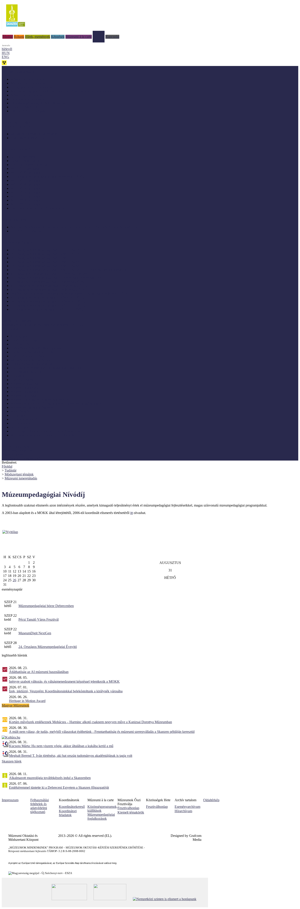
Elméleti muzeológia (25, 340)
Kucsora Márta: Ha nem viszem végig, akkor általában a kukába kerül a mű (61, 746)
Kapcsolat (112, 36)
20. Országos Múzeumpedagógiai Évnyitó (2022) (45, 254)
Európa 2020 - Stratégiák (28, 111)
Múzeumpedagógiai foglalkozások (101, 816)
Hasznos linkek (12, 454)
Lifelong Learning (23, 380)
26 (14, 580)
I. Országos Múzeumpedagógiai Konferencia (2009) (47, 309)
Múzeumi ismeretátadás (21, 478)
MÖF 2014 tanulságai (26, 200)
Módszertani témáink (16, 122)
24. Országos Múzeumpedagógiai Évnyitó (47, 647)
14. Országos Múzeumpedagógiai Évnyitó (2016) (45, 266)
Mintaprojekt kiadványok (28, 83)
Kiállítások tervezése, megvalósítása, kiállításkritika (46, 368)
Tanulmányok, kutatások (28, 99)
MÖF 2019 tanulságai (26, 180)
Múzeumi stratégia (23, 395)
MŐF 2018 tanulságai (26, 184)
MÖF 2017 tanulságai (26, 188)
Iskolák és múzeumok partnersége (34, 134)
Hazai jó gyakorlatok (25, 161)
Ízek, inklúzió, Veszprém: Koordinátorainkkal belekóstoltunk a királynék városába (66, 691)
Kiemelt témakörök (130, 812)
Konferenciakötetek (24, 107)
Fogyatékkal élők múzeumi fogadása (36, 348)
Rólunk (19, 36)
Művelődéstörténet (23, 411)
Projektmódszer (21, 423)
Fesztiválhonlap (157, 806)
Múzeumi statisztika (24, 391)
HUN (6, 53)
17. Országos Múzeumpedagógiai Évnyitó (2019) (45, 262)
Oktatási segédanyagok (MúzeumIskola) (38, 103)
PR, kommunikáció (24, 419)
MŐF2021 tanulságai (25, 168)
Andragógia (19, 336)
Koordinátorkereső (72, 806)
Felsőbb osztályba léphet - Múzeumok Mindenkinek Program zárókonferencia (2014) (69, 293)
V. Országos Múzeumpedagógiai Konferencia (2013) (47, 297)
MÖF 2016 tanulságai (26, 192)
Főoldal (7, 36)
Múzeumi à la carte (78, 36)
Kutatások (18, 376)
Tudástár (99, 33)
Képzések (58, 36)
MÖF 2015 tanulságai (26, 196)
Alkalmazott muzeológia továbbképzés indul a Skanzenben (50, 778)
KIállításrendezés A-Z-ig (28, 138)
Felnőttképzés (20, 344)
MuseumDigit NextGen (34, 633)
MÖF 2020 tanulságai (26, 172)
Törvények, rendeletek (17, 450)
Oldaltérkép (211, 800)
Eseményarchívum (187, 806)
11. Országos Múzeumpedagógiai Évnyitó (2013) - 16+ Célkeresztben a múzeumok (68, 270)
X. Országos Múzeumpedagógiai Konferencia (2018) (47, 281)
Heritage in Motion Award (27, 701)
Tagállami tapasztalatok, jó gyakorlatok (38, 208)
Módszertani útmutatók (26, 95)
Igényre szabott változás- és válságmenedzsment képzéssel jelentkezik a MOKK (64, 681)
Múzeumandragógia (24, 384)
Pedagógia (18, 415)
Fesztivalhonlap (128, 808)
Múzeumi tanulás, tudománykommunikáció (40, 399)
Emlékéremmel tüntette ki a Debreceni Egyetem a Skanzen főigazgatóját (59, 787)
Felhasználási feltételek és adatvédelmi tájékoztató (39, 806)
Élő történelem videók (26, 231)
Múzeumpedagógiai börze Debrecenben (46, 606)
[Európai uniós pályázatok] (10, 532)
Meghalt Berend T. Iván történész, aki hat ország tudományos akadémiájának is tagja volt (70, 755)
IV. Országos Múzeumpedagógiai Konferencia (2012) (48, 301)
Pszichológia (19, 427)
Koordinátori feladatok (68, 813)
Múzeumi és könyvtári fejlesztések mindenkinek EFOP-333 (43, 325)
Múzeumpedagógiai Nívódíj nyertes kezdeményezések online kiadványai (61, 91)
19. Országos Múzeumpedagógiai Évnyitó (40, 258)
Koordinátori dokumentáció (21, 458)
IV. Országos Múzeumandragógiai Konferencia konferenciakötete (56, 278)
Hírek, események (37, 36)
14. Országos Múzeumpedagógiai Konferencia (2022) (48, 250)
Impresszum (10, 800)
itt (131, 513)
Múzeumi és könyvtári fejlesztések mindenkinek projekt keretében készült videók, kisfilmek (74, 227)
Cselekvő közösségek (17, 321)
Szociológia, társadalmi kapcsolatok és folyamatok (45, 431)
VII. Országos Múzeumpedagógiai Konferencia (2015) (49, 285)
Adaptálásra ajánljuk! (16, 68)
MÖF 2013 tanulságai (26, 204)
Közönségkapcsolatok (26, 372)
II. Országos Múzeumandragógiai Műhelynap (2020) (47, 176)
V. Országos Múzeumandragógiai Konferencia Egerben (49, 274)
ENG (5, 57)
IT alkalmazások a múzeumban (32, 364)
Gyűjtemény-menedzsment (29, 356)
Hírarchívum (183, 811)
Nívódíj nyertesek (23, 157)
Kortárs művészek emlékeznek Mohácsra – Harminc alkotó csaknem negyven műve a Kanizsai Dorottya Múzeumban (90, 722)
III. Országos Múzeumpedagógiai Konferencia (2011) (48, 305)
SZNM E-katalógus (15, 446)
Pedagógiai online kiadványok (31, 87)
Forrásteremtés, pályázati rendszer (34, 352)
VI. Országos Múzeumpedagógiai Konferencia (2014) (48, 289)
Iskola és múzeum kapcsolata (31, 360)
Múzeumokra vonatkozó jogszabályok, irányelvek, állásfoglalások (56, 403)
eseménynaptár (12, 589)
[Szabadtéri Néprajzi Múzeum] (15, 28)
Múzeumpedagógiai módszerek (32, 407)
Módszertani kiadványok (28, 79)
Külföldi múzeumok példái (29, 164)
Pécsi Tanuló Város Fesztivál (38, 619)
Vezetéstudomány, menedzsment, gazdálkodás (42, 435)
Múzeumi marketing (24, 388)
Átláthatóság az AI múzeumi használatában (39, 672)
